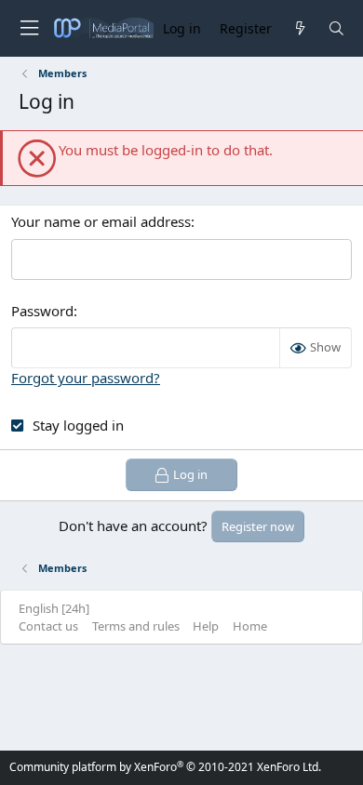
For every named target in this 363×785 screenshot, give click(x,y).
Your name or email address (101, 221)
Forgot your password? (85, 377)
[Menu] (28, 28)
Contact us (48, 626)
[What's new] (299, 28)
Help (206, 626)
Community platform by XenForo (165, 767)
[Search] (336, 28)
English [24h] (54, 608)
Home (250, 626)
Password (42, 310)
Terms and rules (136, 626)
